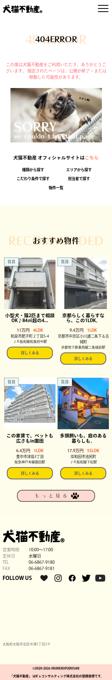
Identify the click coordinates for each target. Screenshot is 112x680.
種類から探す (33, 170)
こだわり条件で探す (33, 179)
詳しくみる (30, 353)
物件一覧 (56, 188)
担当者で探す (79, 179)
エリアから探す (79, 170)
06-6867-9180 (42, 562)
